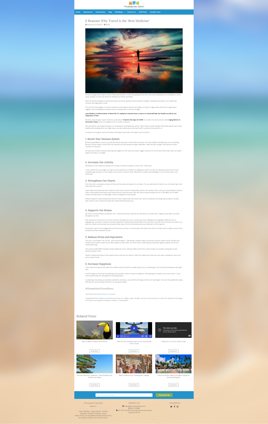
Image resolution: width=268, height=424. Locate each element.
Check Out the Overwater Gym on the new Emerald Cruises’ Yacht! (134, 342)
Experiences (88, 12)
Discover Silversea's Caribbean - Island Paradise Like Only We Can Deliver (94, 376)
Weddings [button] (119, 12)
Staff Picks (143, 12)
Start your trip (164, 395)
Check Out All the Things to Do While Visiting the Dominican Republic (173, 376)
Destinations (100, 12)
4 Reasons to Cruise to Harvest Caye (173, 341)
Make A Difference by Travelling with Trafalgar (134, 375)
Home (78, 12)
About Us (93, 406)
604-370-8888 (135, 408)
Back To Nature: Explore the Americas (94, 341)
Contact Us (131, 12)
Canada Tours (155, 12)
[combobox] (124, 395)
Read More (94, 351)
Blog (110, 12)
